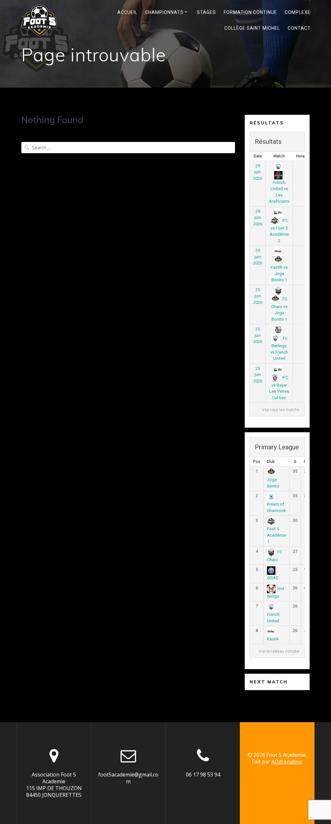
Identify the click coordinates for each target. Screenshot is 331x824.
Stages (206, 12)
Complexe (298, 12)
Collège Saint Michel (252, 28)
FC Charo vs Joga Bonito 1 (279, 309)
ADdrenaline (287, 761)
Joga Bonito (273, 482)
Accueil (127, 12)
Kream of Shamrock (276, 507)
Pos (256, 461)
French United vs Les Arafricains (279, 192)
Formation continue (250, 12)
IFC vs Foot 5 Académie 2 (279, 230)
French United (273, 617)
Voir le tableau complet (279, 651)
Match (279, 156)
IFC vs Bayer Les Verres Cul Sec (279, 387)
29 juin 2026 (257, 172)
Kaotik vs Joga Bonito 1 (279, 273)
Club (271, 461)
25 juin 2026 (257, 296)
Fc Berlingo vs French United (279, 348)
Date (258, 156)
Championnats (164, 12)
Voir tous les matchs (281, 410)
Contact (299, 28)
